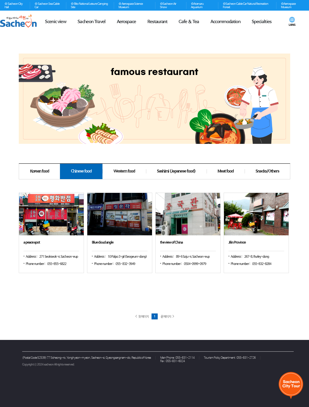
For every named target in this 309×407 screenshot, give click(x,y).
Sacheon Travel (92, 21)
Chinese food (81, 171)
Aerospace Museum (288, 5)
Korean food (39, 171)
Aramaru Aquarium (197, 5)
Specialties (262, 21)
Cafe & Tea (189, 21)
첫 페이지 (143, 316)
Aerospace (126, 21)
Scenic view (55, 21)
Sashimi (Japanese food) (176, 171)
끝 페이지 (166, 316)
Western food (124, 171)
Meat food (226, 171)
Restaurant (157, 21)
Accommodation (225, 21)
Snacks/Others (267, 171)
